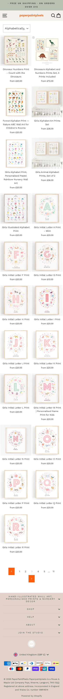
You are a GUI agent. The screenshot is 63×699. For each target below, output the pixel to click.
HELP (30, 617)
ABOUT (30, 625)
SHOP (30, 609)
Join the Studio (30, 632)
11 (53, 571)
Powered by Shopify (31, 696)
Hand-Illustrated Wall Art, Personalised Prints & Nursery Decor (30, 599)
